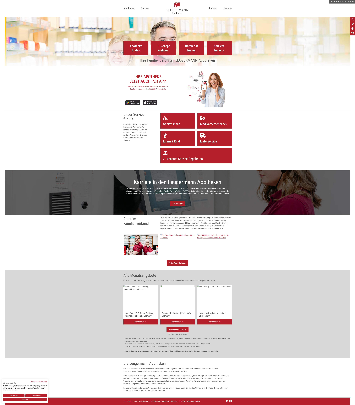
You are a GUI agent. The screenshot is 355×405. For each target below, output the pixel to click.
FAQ (135, 401)
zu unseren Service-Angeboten (183, 158)
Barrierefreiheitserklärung (160, 401)
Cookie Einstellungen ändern (189, 401)
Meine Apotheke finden (177, 263)
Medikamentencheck (213, 124)
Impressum (128, 401)
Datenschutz (144, 401)
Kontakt (174, 401)
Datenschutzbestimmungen (39, 381)
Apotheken (128, 8)
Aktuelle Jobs (178, 203)
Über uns (212, 8)
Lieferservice (208, 141)
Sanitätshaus (171, 124)
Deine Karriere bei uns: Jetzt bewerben (342, 2)
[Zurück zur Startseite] (177, 8)
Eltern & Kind (171, 141)
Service (145, 8)
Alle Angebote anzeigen (177, 329)
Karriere (228, 8)
